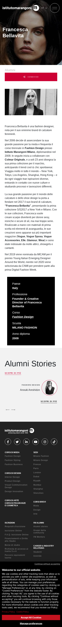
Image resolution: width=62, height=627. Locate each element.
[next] (13, 409)
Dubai (36, 476)
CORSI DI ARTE (12, 500)
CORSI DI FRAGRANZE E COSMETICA (15, 504)
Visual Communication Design (16, 486)
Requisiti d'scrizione (15, 526)
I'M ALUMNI (38, 523)
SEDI (35, 452)
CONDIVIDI (33, 77)
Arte (35, 514)
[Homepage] (21, 8)
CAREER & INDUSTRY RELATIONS (43, 547)
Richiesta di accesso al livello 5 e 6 (16, 550)
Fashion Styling (13, 460)
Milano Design (40, 460)
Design (37, 510)
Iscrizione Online (13, 531)
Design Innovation (14, 491)
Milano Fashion (41, 456)
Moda (36, 506)
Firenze (37, 464)
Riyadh (37, 481)
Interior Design (12, 477)
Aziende (37, 556)
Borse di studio (12, 545)
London (37, 472)
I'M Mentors (39, 537)
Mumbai (37, 485)
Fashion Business (14, 464)
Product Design (12, 481)
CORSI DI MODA (12, 452)
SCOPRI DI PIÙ (13, 373)
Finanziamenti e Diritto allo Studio (16, 539)
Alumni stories (40, 526)
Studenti (37, 552)
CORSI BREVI (39, 502)
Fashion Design (23, 316)
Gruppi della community (39, 531)
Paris (36, 468)
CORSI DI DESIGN (13, 473)
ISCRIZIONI (10, 523)
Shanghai (38, 489)
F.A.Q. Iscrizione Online (17, 535)
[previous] (8, 409)
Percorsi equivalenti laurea (15, 556)
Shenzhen (38, 493)
